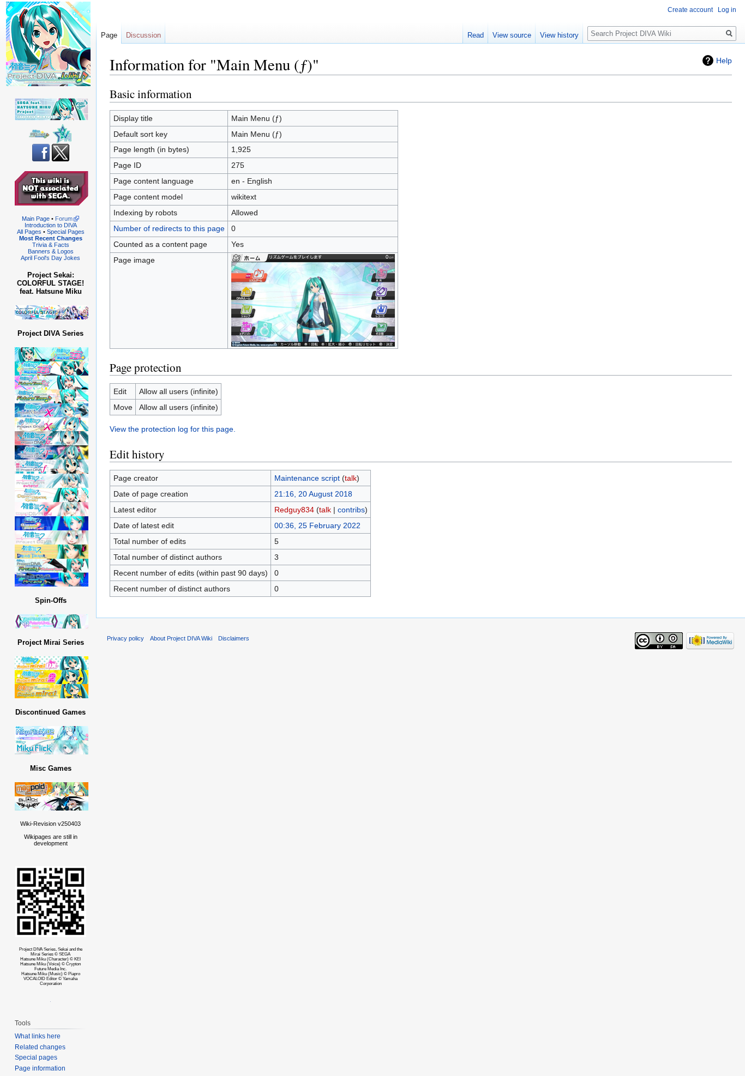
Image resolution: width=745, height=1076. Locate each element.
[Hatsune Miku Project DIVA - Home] (51, 537)
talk (351, 478)
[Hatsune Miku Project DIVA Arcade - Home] (51, 572)
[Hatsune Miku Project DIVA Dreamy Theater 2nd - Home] (51, 523)
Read (475, 35)
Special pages (36, 1057)
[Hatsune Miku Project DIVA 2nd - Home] (51, 508)
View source (511, 35)
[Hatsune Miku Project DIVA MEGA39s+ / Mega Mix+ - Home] (51, 354)
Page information (40, 1068)
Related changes (40, 1047)
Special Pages (66, 231)
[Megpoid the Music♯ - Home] (51, 789)
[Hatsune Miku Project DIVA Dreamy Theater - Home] (51, 551)
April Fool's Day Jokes (50, 258)
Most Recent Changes (50, 238)
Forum (64, 218)
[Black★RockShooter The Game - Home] (51, 803)
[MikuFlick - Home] (51, 747)
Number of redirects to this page (169, 228)
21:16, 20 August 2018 (313, 493)
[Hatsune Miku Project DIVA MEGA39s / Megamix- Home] (51, 368)
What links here (38, 1036)
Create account (690, 10)
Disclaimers (233, 638)
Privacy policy (125, 638)
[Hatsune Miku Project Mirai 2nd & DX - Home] (51, 669)
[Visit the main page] (48, 43)
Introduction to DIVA (51, 225)
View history (559, 35)
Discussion (143, 35)
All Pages (29, 231)
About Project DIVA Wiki (181, 638)
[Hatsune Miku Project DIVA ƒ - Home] (51, 466)
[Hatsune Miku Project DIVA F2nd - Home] (51, 438)
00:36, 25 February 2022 (317, 525)
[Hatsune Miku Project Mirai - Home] (51, 691)
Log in (727, 10)
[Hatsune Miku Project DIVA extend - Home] (51, 480)
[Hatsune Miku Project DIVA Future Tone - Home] (51, 389)
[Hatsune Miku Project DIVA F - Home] (51, 452)
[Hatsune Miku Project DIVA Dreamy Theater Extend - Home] (51, 494)
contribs (351, 509)
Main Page (36, 218)
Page (109, 35)
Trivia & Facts (50, 244)
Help (724, 60)
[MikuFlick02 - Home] (51, 733)
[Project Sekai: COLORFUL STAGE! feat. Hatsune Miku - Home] (51, 312)
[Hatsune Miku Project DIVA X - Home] (51, 416)
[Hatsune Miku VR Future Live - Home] (51, 621)
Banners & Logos (51, 251)
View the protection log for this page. (173, 429)
